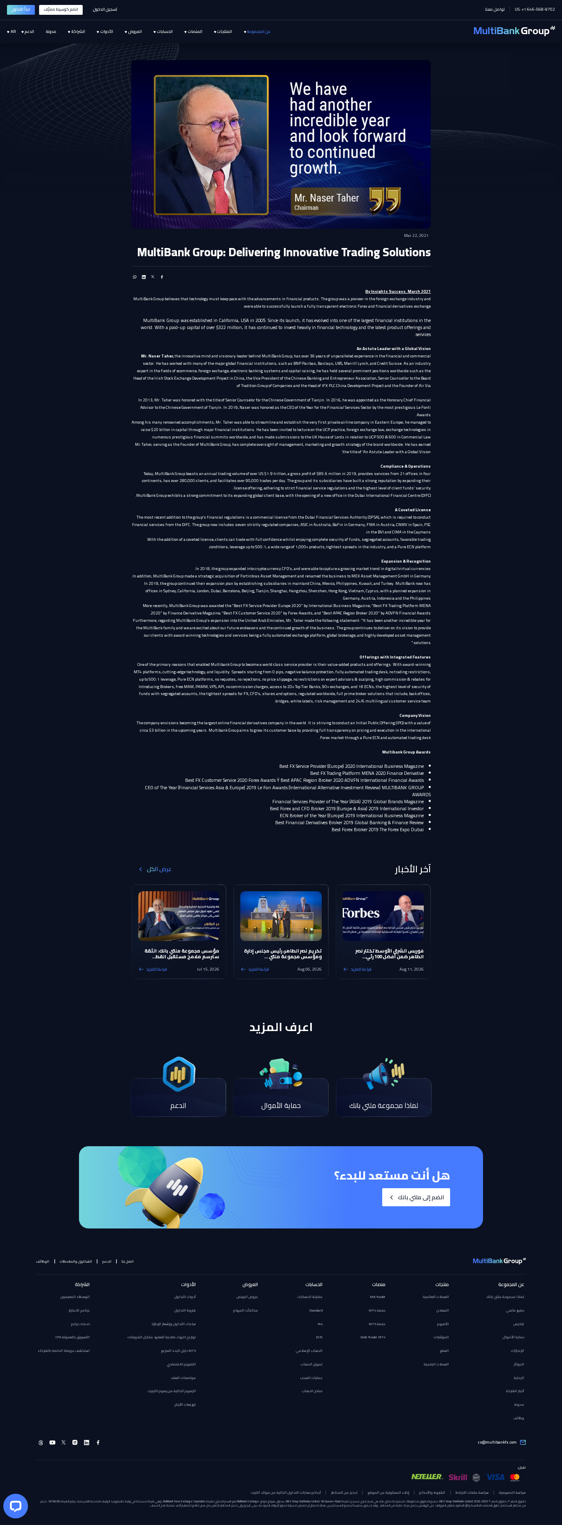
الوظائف (42, 1261)
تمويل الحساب (312, 1364)
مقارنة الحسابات (310, 1296)
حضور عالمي (515, 1310)
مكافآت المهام (245, 1310)
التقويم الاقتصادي (181, 1364)
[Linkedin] (86, 1442)
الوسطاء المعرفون (75, 1296)
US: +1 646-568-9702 (535, 10)
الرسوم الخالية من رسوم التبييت (172, 1391)
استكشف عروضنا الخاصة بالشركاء (64, 1350)
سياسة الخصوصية (512, 1492)
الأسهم (443, 1324)
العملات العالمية (436, 1296)
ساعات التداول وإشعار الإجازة (174, 1324)
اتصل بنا (127, 1261)
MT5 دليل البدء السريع (178, 1350)
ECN (319, 1337)
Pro (320, 1324)
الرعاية (519, 1377)
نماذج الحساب (312, 1391)
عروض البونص (247, 1296)
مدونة (519, 1404)
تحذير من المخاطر (344, 1492)
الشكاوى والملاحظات (76, 1261)
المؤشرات (441, 1337)
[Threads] (41, 1442)
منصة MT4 (377, 1310)
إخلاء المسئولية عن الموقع (388, 1492)
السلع (444, 1350)
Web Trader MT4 (373, 1337)
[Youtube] (52, 1442)
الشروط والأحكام (432, 1492)
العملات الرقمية (436, 1364)
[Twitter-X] (64, 1442)
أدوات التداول (185, 1296)
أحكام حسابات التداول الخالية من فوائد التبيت (286, 1492)
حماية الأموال (513, 1337)
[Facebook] (98, 1442)
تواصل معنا (495, 10)
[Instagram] (75, 1442)
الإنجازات (517, 1350)
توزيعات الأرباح (185, 1404)
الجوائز (519, 1364)
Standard (316, 1310)
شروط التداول (185, 1310)
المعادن (443, 1310)
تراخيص (518, 1324)
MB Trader (378, 1296)
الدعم (106, 1261)
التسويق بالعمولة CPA (73, 1337)
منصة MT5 (377, 1324)
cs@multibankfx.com (497, 1442)
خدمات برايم (80, 1324)
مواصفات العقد (183, 1377)
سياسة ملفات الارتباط (472, 1492)
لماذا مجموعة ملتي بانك (505, 1296)
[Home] (514, 31)
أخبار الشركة (515, 1391)
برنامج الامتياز (79, 1310)
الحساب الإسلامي (309, 1350)
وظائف (518, 1418)
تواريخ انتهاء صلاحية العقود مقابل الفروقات (162, 1337)
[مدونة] (45, 32)
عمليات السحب (311, 1377)
